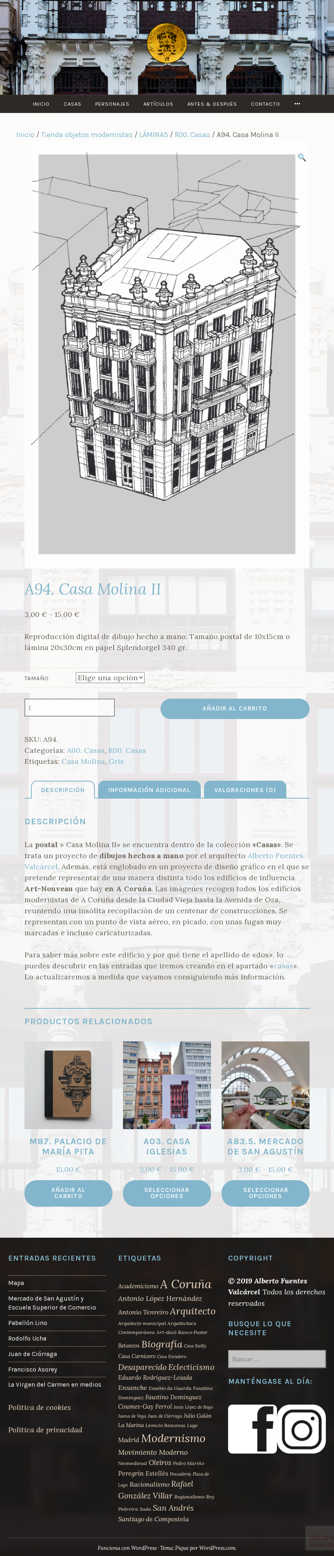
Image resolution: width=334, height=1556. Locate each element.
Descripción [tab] (63, 790)
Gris (116, 761)
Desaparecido (142, 1367)
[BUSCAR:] (277, 1360)
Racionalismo (149, 1484)
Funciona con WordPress (127, 1548)
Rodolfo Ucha (27, 1338)
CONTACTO (265, 104)
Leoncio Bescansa (165, 1425)
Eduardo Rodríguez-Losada (155, 1377)
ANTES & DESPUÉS (212, 104)
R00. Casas (192, 134)
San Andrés (173, 1508)
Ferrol (163, 1406)
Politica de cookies (39, 1407)
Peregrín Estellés (143, 1473)
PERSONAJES (112, 104)
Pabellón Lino (27, 1323)
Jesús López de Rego (193, 1407)
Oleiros (160, 1462)
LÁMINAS (153, 134)
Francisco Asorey (32, 1369)
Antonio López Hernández (160, 1298)
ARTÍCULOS (158, 104)
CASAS (72, 104)
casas (283, 965)
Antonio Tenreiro (143, 1312)
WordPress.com (217, 1548)
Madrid (128, 1440)
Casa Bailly (195, 1346)
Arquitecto (192, 1311)
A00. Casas (86, 750)
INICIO (41, 104)
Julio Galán (197, 1415)
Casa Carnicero (137, 1356)
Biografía (161, 1344)
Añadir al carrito (234, 708)
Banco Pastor (193, 1332)
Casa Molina (83, 761)
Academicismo (138, 1286)
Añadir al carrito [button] (68, 1193)
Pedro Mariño (188, 1463)
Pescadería (180, 1474)
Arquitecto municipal (142, 1323)
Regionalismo (189, 1497)
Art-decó (166, 1332)
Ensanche (132, 1387)
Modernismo (173, 1438)
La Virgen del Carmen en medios (54, 1384)
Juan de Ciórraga (32, 1354)
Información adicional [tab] (149, 790)
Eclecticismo (191, 1367)
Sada (145, 1509)
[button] (301, 157)
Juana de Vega (132, 1416)
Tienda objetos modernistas (87, 134)
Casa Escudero (172, 1356)
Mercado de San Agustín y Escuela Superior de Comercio (52, 1303)
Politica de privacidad (45, 1429)
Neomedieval (132, 1463)
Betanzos (129, 1345)
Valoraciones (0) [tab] (245, 790)
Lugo (192, 1425)
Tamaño (36, 678)
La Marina (131, 1425)
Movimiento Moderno (153, 1452)
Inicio (25, 134)
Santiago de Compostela (153, 1519)
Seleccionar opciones (166, 1193)
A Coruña (185, 1284)
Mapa (16, 1283)
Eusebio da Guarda (170, 1388)
